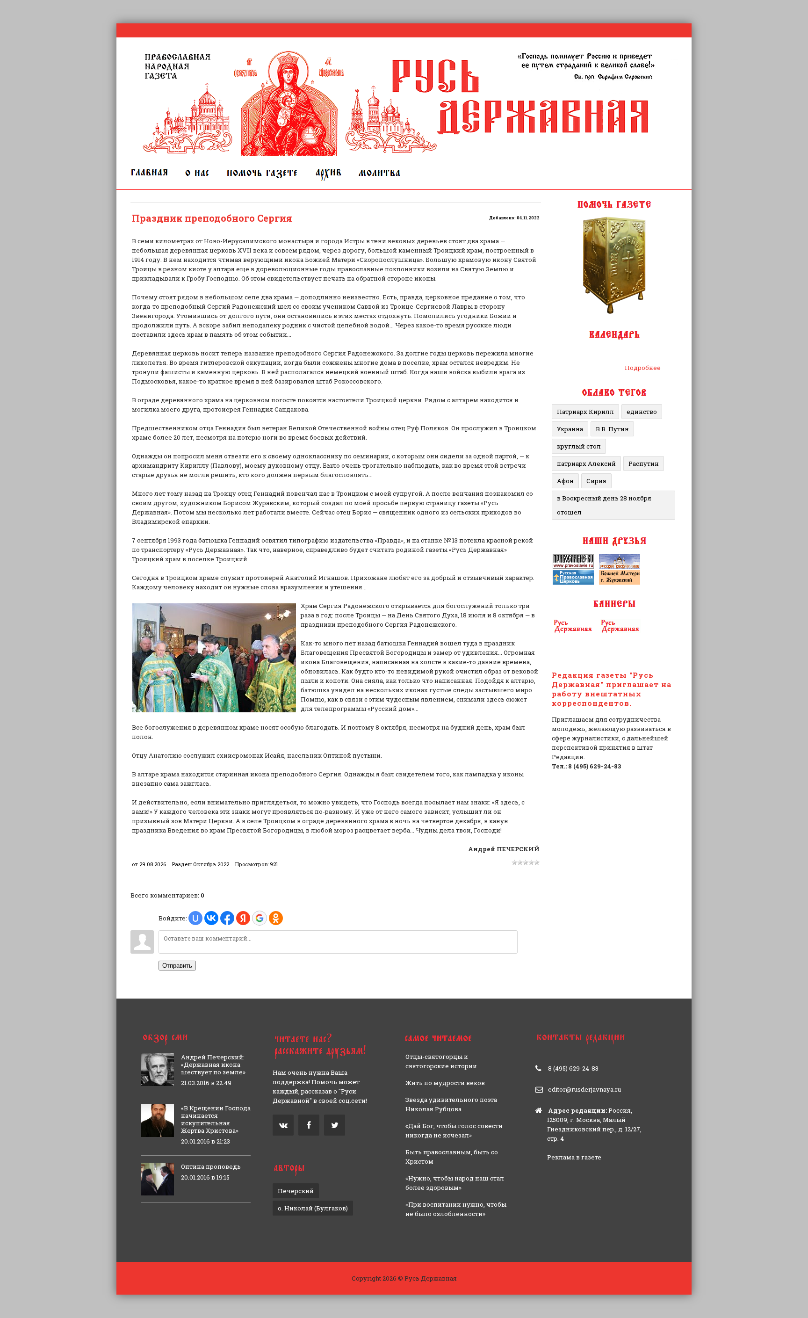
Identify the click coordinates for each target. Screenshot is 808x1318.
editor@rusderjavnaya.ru (584, 1089)
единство (642, 411)
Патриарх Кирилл (585, 411)
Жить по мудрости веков (445, 1083)
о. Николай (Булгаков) (313, 1208)
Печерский (296, 1191)
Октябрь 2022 (211, 864)
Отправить (177, 965)
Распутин (643, 463)
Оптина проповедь (211, 1166)
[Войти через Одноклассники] (276, 918)
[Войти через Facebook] (227, 918)
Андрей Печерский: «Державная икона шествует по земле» (213, 1064)
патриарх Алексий (586, 463)
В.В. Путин (612, 429)
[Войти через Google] (259, 918)
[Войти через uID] (195, 918)
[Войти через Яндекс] (243, 918)
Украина (570, 429)
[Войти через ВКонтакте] (211, 918)
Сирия (596, 481)
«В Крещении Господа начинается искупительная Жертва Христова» (216, 1119)
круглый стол (579, 446)
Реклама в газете (574, 1157)
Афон (565, 481)
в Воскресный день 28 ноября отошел (604, 505)
